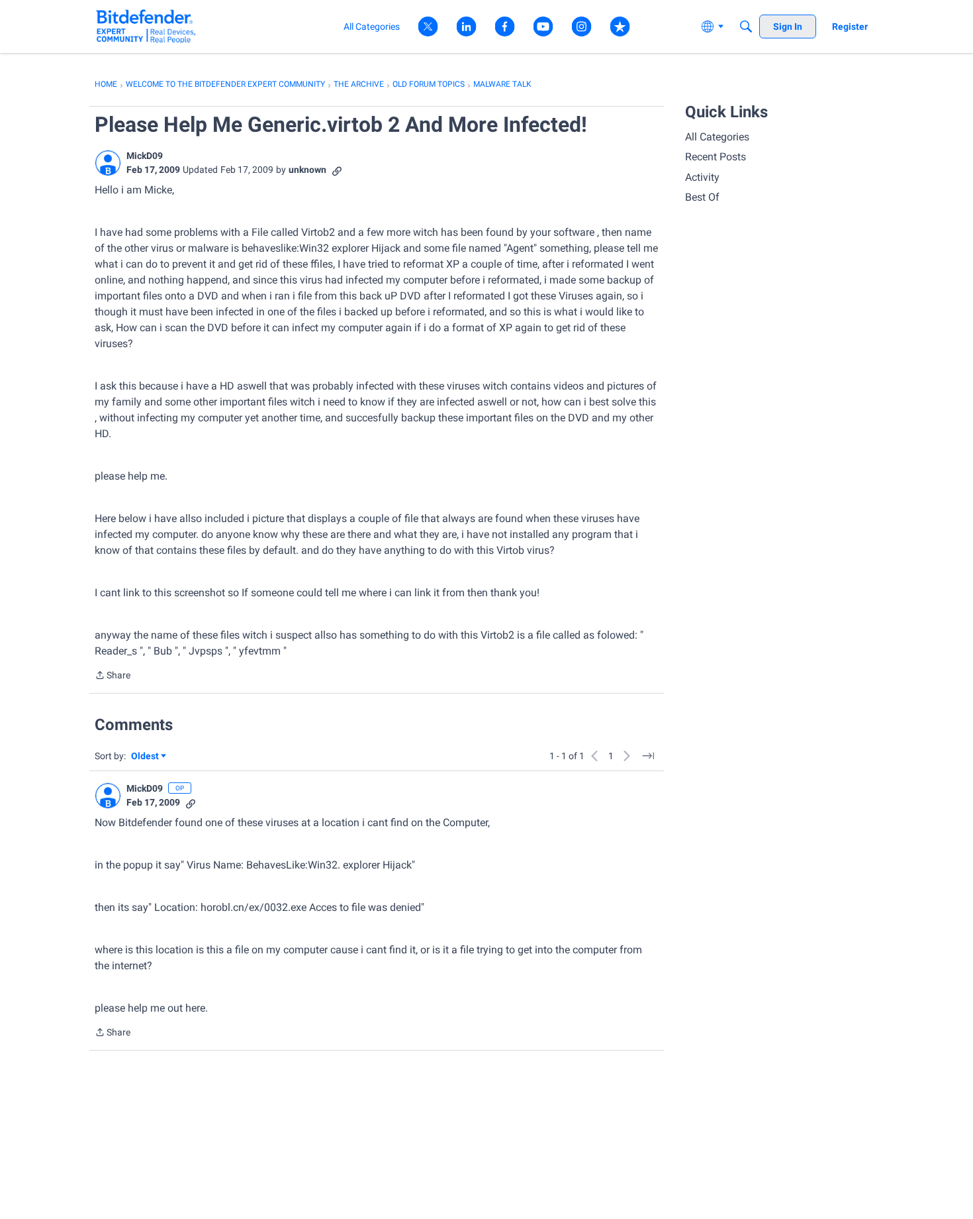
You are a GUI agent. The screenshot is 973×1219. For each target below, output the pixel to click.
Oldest (145, 757)
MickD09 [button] (144, 155)
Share (112, 676)
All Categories (717, 137)
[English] (146, 26)
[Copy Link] (337, 170)
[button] (108, 163)
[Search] (746, 26)
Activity (702, 177)
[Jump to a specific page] (648, 756)
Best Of (702, 197)
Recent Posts (715, 156)
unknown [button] (307, 169)
